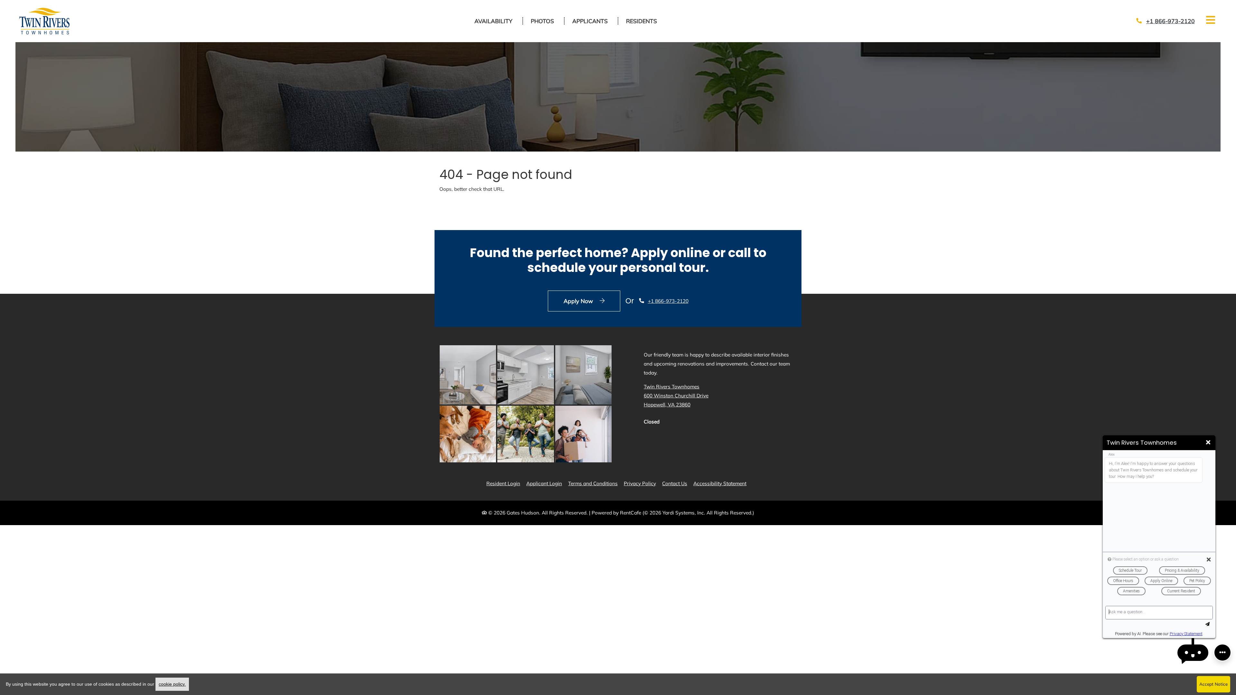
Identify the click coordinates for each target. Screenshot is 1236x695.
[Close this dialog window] (1208, 443)
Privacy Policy (640, 483)
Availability (493, 20)
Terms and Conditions (593, 483)
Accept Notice (1213, 684)
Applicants (593, 20)
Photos (542, 20)
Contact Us (674, 483)
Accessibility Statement (719, 483)
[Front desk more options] (1222, 652)
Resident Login (503, 483)
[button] (1193, 653)
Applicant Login (544, 483)
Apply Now (592, 300)
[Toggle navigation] (1211, 20)
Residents (645, 20)
